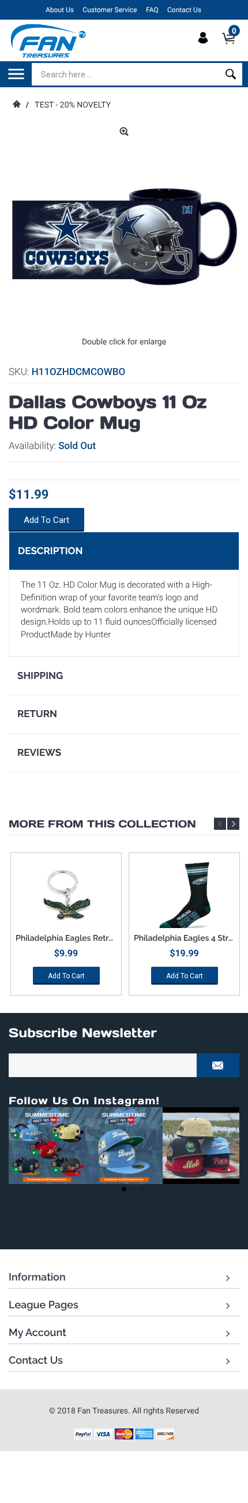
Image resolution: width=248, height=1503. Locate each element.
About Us (60, 10)
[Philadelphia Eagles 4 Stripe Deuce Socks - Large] (184, 896)
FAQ (152, 10)
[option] (66, 928)
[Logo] (49, 40)
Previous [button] (220, 824)
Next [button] (233, 824)
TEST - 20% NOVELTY (73, 105)
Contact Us (184, 10)
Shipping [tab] (40, 675)
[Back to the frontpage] (16, 105)
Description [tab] (50, 550)
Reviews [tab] (39, 752)
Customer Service (109, 10)
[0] (232, 48)
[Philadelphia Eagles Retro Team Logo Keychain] (66, 896)
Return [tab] (37, 713)
